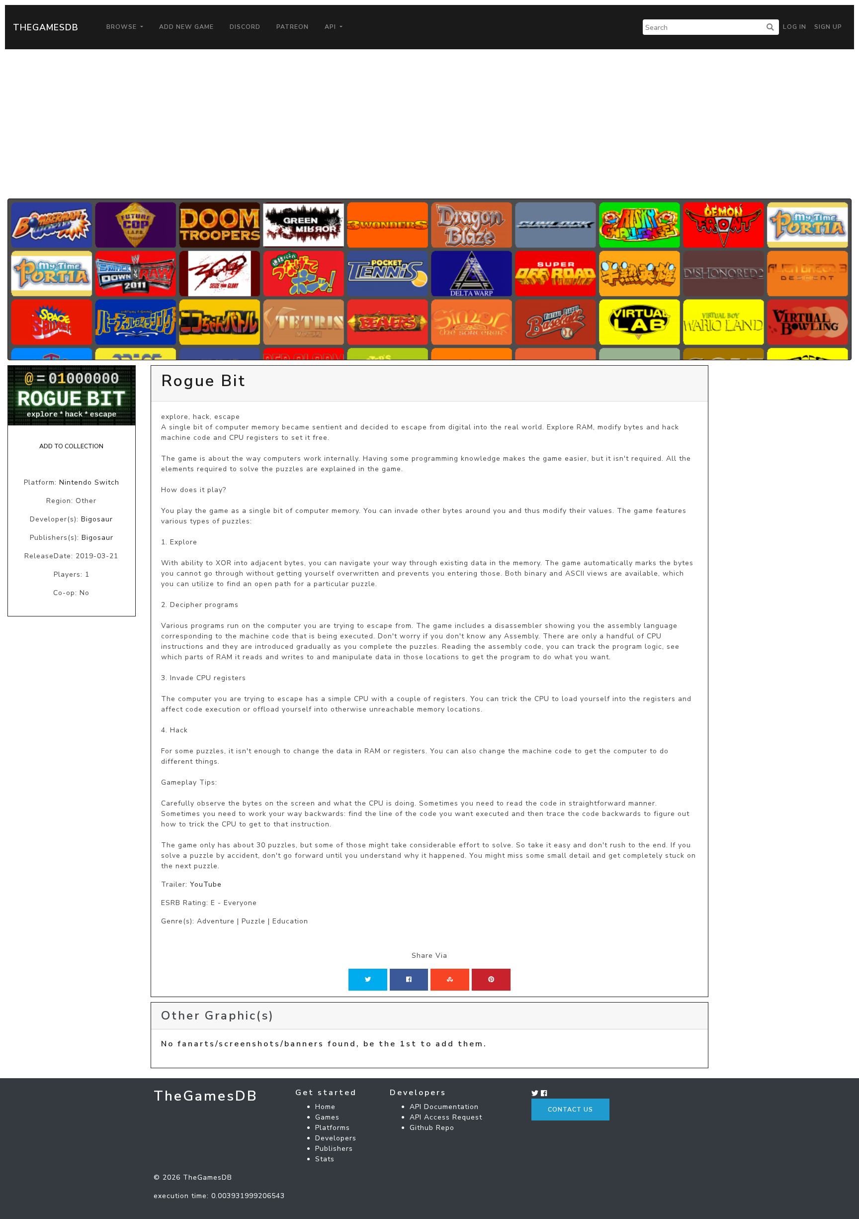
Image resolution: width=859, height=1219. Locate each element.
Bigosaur (97, 519)
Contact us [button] (570, 1110)
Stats (325, 1159)
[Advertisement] (429, 124)
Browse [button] (122, 27)
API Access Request (446, 1117)
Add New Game (186, 27)
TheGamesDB (46, 27)
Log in (794, 27)
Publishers (334, 1148)
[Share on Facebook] (409, 980)
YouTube (206, 884)
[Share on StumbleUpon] (449, 980)
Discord (245, 27)
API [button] (331, 27)
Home (325, 1107)
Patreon (292, 27)
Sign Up (828, 27)
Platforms (332, 1127)
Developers (335, 1138)
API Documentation (444, 1107)
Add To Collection (71, 446)
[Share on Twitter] (367, 980)
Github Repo (432, 1127)
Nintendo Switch (89, 482)
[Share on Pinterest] (491, 980)
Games (327, 1117)
